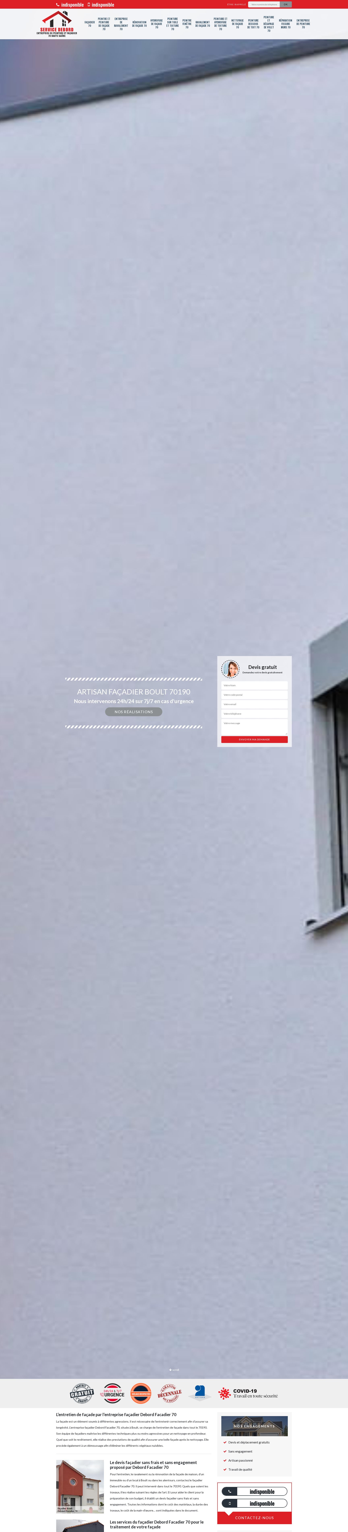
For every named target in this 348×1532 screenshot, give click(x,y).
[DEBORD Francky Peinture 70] (57, 24)
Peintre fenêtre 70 (187, 23)
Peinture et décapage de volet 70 (268, 24)
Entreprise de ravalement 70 (121, 24)
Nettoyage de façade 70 (237, 23)
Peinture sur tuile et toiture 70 (172, 24)
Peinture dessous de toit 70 (253, 23)
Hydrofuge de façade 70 (156, 23)
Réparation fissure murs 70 (285, 23)
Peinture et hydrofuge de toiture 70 (220, 24)
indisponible (72, 4)
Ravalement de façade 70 (202, 24)
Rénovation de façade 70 (139, 24)
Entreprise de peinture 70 (303, 23)
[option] (174, 766)
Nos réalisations (134, 712)
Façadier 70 (90, 24)
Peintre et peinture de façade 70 (104, 24)
